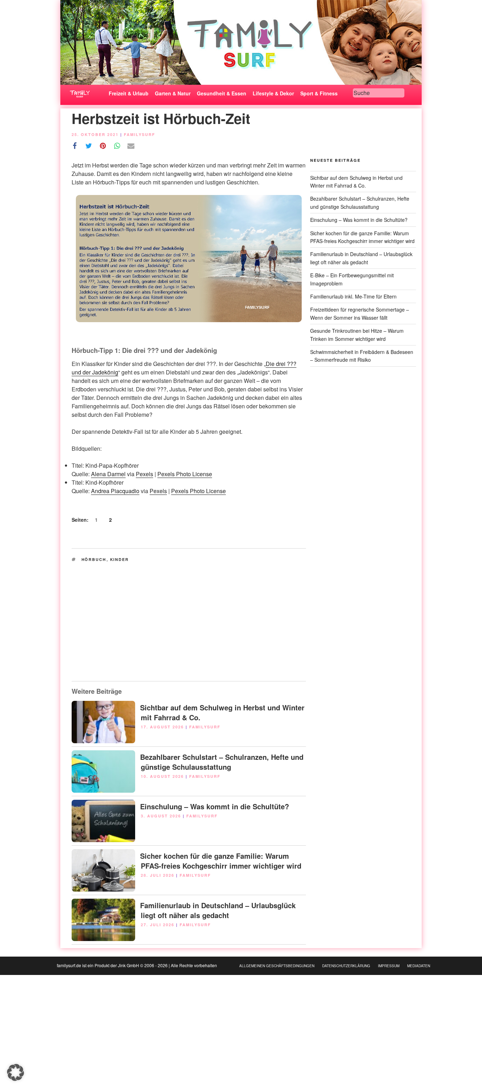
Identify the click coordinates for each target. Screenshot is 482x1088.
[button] (15, 1072)
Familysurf (139, 134)
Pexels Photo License (184, 474)
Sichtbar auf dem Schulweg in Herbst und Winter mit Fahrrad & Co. (222, 712)
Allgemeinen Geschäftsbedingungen (276, 965)
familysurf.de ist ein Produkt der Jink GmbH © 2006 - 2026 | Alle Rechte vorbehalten (137, 965)
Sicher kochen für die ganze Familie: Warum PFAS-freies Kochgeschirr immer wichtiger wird (220, 861)
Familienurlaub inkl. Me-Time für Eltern (353, 296)
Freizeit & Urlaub (129, 93)
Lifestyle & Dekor (273, 93)
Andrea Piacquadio (115, 491)
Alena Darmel (108, 474)
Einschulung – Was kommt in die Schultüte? (214, 806)
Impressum (388, 965)
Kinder (119, 559)
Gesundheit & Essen (221, 93)
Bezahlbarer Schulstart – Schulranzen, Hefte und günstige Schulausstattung (221, 762)
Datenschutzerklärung (346, 965)
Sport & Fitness (319, 93)
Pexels (144, 474)
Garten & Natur (173, 93)
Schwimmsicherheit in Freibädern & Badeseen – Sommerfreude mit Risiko (361, 355)
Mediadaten (418, 965)
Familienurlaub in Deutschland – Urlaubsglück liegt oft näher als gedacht (218, 910)
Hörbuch (94, 559)
